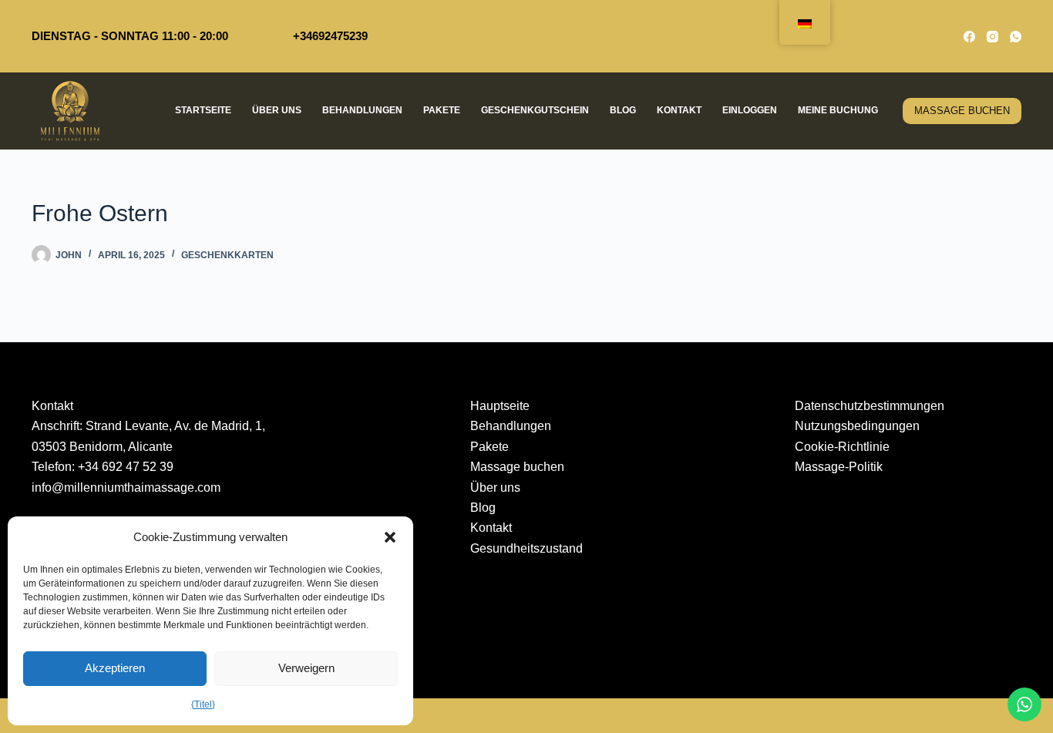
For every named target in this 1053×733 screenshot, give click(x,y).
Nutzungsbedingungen (857, 425)
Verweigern (306, 667)
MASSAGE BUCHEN (962, 110)
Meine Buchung (838, 110)
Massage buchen (517, 466)
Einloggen (749, 110)
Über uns (276, 110)
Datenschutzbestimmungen (869, 405)
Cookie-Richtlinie (842, 446)
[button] (390, 537)
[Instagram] (992, 36)
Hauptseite (500, 405)
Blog (623, 110)
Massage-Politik (839, 466)
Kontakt (679, 110)
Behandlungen (362, 110)
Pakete (441, 110)
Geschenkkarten (227, 255)
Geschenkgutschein (535, 110)
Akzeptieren (115, 667)
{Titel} (203, 704)
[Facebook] (969, 36)
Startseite (203, 110)
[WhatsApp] (1015, 36)
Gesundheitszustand (526, 548)
